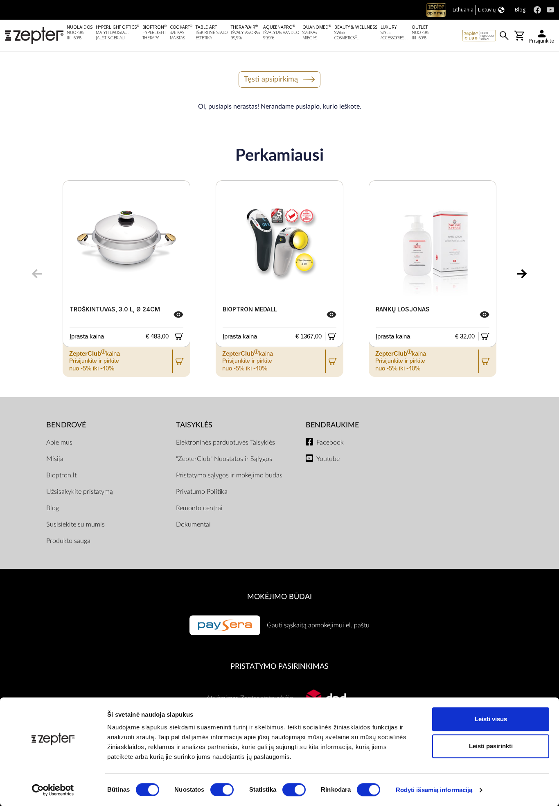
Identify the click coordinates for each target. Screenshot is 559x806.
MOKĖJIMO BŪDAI (279, 596)
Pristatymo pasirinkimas (279, 666)
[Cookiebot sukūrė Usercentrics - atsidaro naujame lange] (53, 790)
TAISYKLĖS (194, 425)
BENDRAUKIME (332, 425)
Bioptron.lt (61, 475)
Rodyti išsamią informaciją (434, 789)
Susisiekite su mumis (75, 524)
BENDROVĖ (66, 425)
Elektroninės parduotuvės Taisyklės (225, 442)
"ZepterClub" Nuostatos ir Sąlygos (224, 459)
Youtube (328, 459)
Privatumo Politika (202, 491)
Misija (54, 459)
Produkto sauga (68, 541)
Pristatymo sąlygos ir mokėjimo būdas (229, 475)
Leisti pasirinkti (491, 745)
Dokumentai (193, 524)
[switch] (222, 789)
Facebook (330, 442)
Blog (52, 508)
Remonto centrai (199, 508)
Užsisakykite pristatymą (79, 491)
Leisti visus (491, 718)
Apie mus (59, 442)
